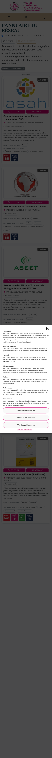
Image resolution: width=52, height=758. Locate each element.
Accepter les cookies (26, 410)
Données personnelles (24, 429)
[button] (48, 328)
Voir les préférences (26, 425)
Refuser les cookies (26, 418)
